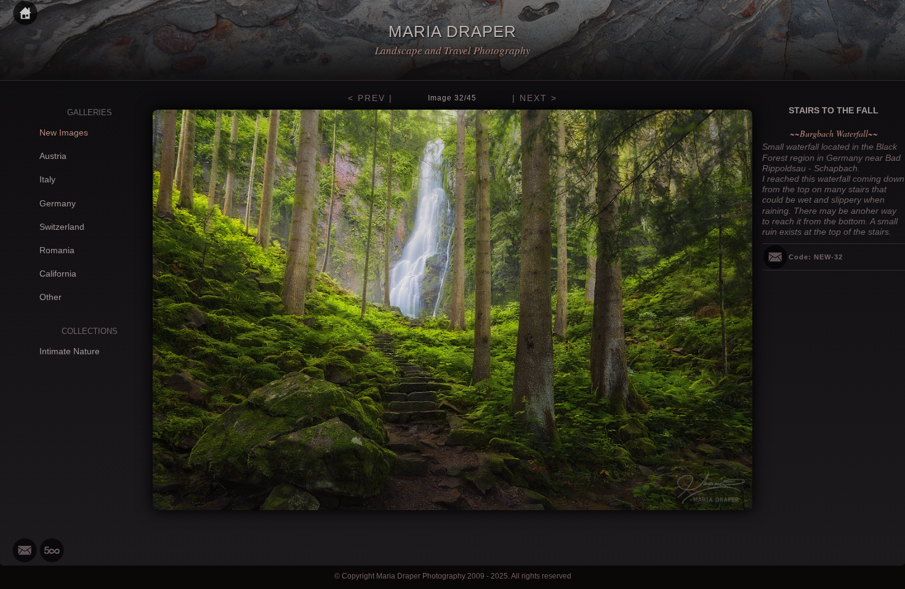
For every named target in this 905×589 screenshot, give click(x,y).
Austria (52, 156)
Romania (56, 250)
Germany (57, 203)
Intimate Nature (69, 351)
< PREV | (370, 98)
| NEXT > (534, 98)
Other (50, 297)
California (57, 273)
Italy (47, 179)
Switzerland (61, 227)
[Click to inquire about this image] (775, 257)
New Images (63, 132)
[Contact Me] (24, 550)
